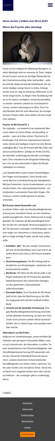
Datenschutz (27, 409)
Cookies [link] (27, 427)
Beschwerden (27, 421)
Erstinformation (27, 415)
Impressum (27, 403)
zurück (7, 392)
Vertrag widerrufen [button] (28, 434)
